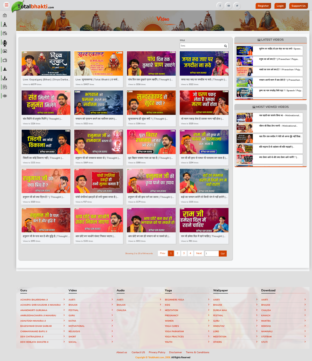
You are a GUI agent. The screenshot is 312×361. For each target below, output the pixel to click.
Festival (73, 310)
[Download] (4, 78)
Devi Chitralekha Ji (31, 336)
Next (199, 253)
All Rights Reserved (180, 357)
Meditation (171, 310)
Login (280, 6)
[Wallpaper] (4, 51)
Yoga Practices (174, 336)
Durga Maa (220, 310)
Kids (167, 305)
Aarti (72, 299)
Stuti (264, 342)
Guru (72, 315)
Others (217, 342)
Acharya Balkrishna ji (34, 299)
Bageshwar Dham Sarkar (36, 326)
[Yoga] (4, 69)
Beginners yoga (174, 299)
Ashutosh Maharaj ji (33, 321)
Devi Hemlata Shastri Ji (34, 342)
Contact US (138, 352)
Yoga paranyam (174, 331)
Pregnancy (171, 315)
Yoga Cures (172, 326)
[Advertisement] (140, 4)
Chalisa (121, 310)
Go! (223, 253)
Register (263, 6)
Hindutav (218, 326)
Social (73, 342)
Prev (162, 253)
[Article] (4, 87)
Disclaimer (175, 352)
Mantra (266, 321)
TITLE (182, 40)
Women (169, 321)
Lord (216, 331)
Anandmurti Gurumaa (33, 310)
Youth (168, 342)
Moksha (266, 326)
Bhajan (73, 305)
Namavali (267, 331)
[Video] (4, 33)
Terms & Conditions (197, 352)
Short (72, 336)
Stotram (266, 336)
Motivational (76, 326)
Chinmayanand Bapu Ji (33, 331)
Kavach (265, 315)
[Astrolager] (4, 96)
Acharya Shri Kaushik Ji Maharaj (40, 305)
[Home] (4, 15)
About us (122, 352)
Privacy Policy (157, 352)
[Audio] (4, 42)
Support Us (299, 6)
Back (23, 26)
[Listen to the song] (47, 64)
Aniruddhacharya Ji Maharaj (38, 315)
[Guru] (4, 24)
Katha (72, 321)
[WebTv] (4, 60)
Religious (74, 331)
